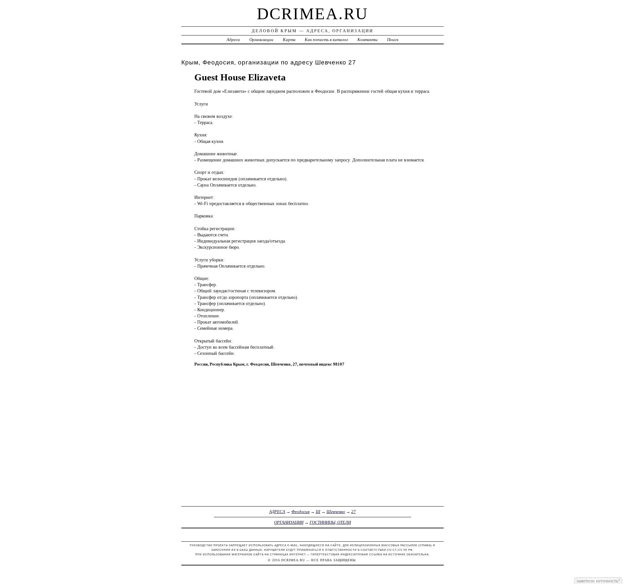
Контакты (367, 39)
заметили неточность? (598, 580)
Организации (261, 39)
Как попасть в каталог (326, 39)
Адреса (233, 39)
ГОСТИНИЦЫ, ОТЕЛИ (330, 522)
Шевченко (335, 511)
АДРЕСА (277, 511)
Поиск (392, 39)
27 (353, 511)
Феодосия (300, 511)
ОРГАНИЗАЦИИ (288, 522)
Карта (289, 39)
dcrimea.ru (312, 14)
